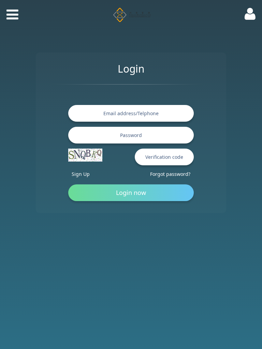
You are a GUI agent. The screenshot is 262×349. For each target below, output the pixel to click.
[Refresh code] (85, 155)
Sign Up (81, 174)
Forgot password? (170, 174)
